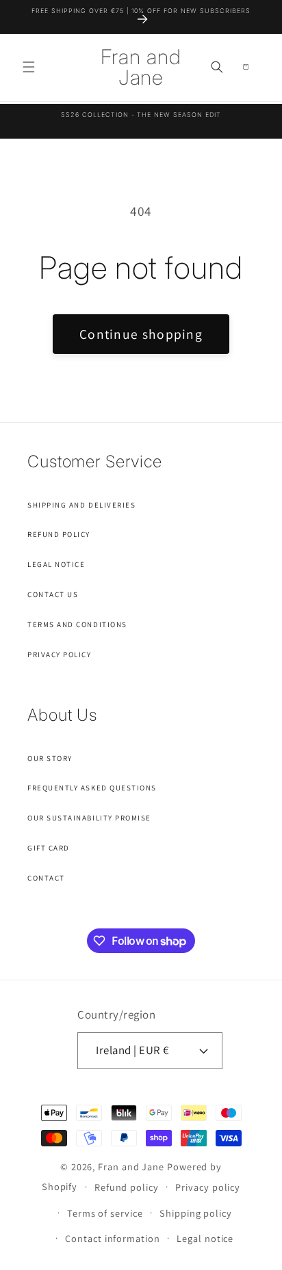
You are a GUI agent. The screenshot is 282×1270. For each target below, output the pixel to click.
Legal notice (205, 1238)
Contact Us (52, 594)
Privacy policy (207, 1187)
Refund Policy (58, 534)
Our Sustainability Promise (89, 818)
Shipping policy (195, 1212)
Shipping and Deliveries (81, 505)
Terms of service (105, 1212)
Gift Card (48, 848)
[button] (29, 67)
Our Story (50, 758)
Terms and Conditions (77, 624)
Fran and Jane (131, 1166)
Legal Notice (56, 564)
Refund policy (126, 1187)
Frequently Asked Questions (92, 787)
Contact (46, 878)
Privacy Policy (59, 654)
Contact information (112, 1238)
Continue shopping (141, 334)
